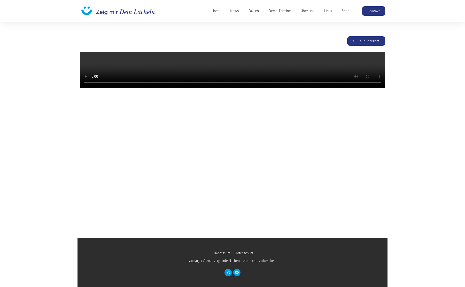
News (234, 10)
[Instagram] (228, 272)
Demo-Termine (280, 10)
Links (328, 10)
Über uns (307, 10)
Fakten (253, 10)
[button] (373, 11)
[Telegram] (236, 272)
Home (215, 10)
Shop (345, 10)
